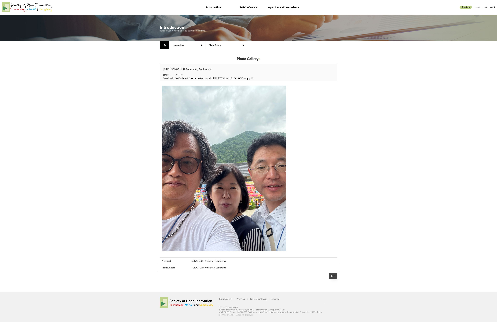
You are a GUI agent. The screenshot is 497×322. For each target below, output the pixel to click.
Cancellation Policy (258, 298)
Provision (241, 298)
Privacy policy (225, 298)
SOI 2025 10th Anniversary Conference (208, 260)
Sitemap (275, 298)
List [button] (333, 276)
